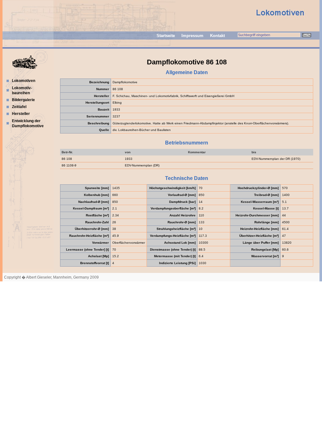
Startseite (166, 35)
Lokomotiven (23, 81)
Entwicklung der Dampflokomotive (28, 123)
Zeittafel (19, 107)
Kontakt (217, 35)
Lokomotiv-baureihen (22, 90)
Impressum (192, 35)
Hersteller (21, 113)
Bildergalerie (23, 100)
